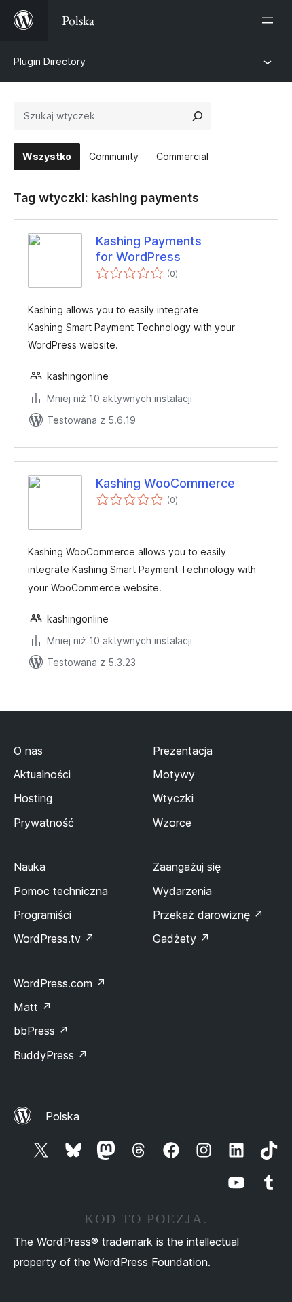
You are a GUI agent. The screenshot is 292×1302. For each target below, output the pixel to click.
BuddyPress (51, 1055)
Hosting (33, 798)
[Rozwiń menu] (270, 20)
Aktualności (42, 774)
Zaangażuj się (187, 866)
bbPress (41, 1031)
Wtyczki (173, 798)
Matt (33, 1007)
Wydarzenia (182, 891)
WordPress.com (60, 983)
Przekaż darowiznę (208, 915)
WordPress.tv (54, 938)
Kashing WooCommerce (165, 483)
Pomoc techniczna (61, 891)
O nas (28, 750)
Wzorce (172, 822)
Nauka (29, 866)
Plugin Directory (50, 61)
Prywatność (44, 822)
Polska (62, 1116)
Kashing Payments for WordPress (149, 249)
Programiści (42, 915)
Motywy (174, 774)
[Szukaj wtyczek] (197, 116)
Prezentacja (183, 750)
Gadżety (181, 938)
